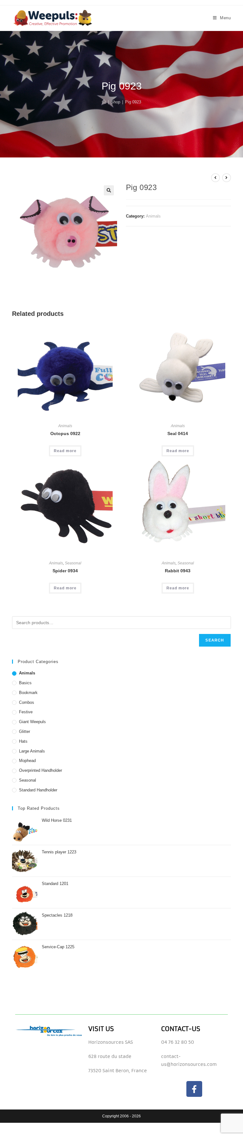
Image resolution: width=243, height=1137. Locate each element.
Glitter (24, 731)
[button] (109, 190)
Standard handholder (38, 790)
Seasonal (73, 563)
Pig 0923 (133, 102)
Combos (26, 702)
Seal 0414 (177, 433)
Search (214, 640)
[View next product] (226, 177)
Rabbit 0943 (177, 570)
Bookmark (28, 692)
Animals (153, 216)
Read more (65, 451)
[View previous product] (215, 177)
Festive (26, 712)
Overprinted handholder (40, 770)
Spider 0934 (65, 570)
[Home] (104, 102)
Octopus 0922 (65, 433)
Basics (25, 682)
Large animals (32, 751)
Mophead (27, 760)
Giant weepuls (32, 721)
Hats (23, 741)
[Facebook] (194, 1089)
